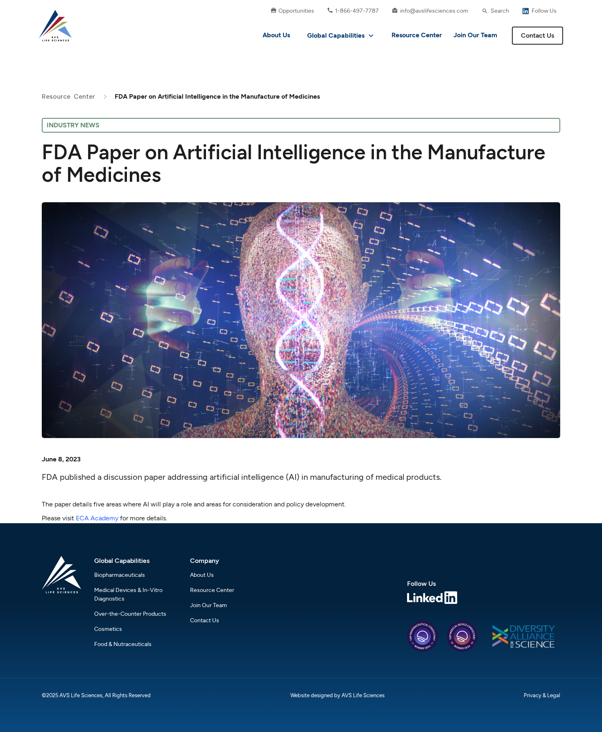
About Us (276, 35)
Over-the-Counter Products (130, 613)
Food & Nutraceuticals (123, 644)
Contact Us (537, 35)
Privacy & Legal (542, 695)
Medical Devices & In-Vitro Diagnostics (128, 594)
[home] (55, 26)
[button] (340, 35)
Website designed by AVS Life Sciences (337, 695)
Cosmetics (108, 629)
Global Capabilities (335, 35)
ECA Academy (97, 518)
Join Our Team (475, 35)
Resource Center (417, 35)
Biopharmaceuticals (119, 575)
